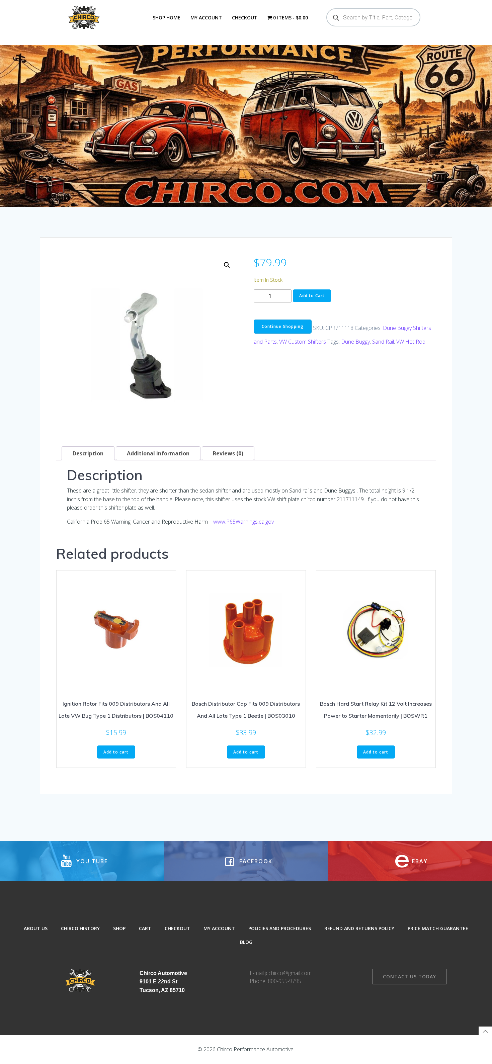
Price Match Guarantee (438, 928)
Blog (246, 942)
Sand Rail (383, 341)
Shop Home (166, 17)
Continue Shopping (283, 326)
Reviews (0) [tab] (228, 453)
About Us (36, 928)
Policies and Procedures (279, 928)
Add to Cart (312, 295)
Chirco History (80, 928)
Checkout (244, 17)
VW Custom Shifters (302, 341)
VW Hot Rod (410, 341)
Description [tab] (88, 453)
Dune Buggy (355, 341)
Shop (119, 928)
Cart (145, 928)
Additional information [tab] (158, 453)
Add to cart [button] (116, 752)
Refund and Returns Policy (359, 928)
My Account (206, 17)
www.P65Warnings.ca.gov (243, 521)
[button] (227, 265)
